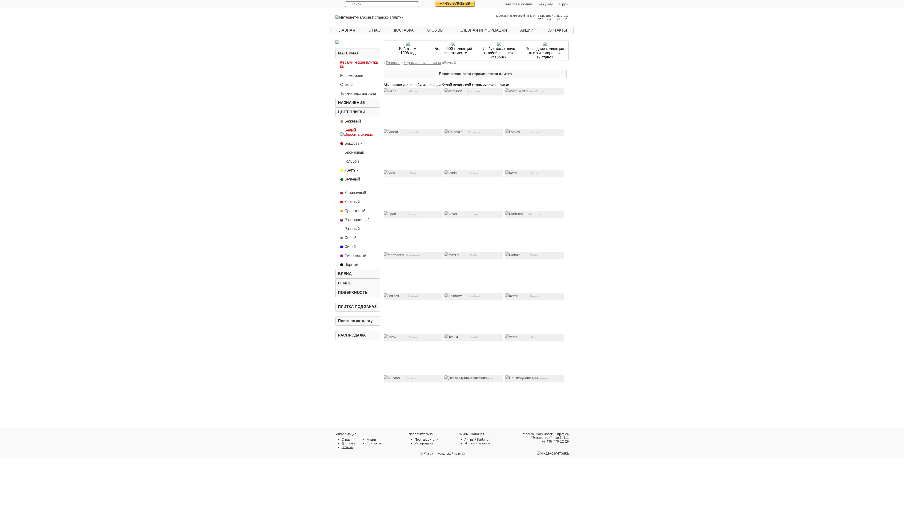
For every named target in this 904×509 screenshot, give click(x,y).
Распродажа (352, 335)
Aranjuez (474, 91)
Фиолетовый (355, 256)
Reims (534, 296)
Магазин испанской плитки (444, 453)
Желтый (351, 170)
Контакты (557, 30)
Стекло (346, 84)
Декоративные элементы (474, 378)
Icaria (474, 173)
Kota (534, 173)
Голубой (351, 161)
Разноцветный (357, 220)
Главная (346, 30)
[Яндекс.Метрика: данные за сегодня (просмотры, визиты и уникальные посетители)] (553, 453)
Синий (350, 247)
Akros (413, 91)
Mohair (535, 255)
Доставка (404, 30)
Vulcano (413, 378)
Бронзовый (354, 152)
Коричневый (355, 193)
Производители (426, 439)
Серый (350, 238)
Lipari (413, 214)
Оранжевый (354, 211)
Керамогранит (352, 76)
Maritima (534, 214)
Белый (350, 130)
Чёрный (351, 265)
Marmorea (413, 255)
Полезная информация (482, 30)
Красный (352, 202)
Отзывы (435, 30)
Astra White (534, 91)
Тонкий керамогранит (359, 93)
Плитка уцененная (535, 378)
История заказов (477, 443)
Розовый (352, 229)
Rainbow (474, 296)
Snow (413, 337)
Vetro (534, 337)
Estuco (535, 132)
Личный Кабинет (477, 439)
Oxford (413, 296)
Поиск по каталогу (355, 321)
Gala (413, 173)
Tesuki (474, 337)
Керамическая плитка (359, 62)
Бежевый (352, 121)
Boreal (413, 132)
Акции (526, 30)
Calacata (474, 132)
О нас (374, 30)
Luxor (474, 214)
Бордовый (353, 143)
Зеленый (352, 179)
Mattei (474, 255)
